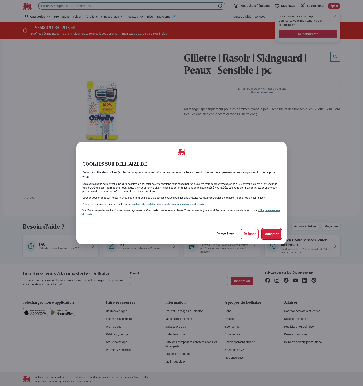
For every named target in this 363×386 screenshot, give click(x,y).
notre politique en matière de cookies (185, 204)
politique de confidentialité (147, 204)
